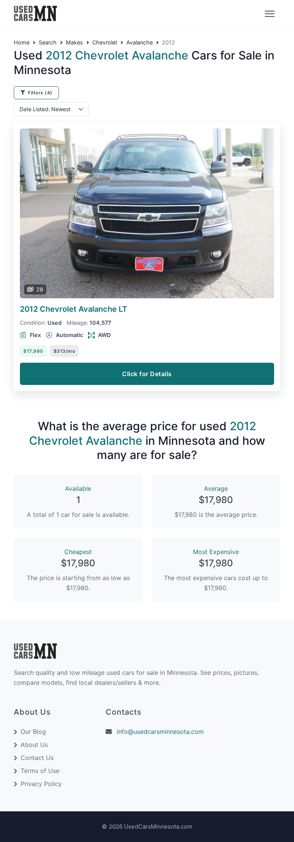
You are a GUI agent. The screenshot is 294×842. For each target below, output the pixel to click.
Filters (39, 92)
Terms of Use (40, 771)
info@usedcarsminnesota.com (160, 731)
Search (48, 42)
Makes (74, 42)
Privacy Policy (41, 784)
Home (21, 42)
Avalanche (139, 42)
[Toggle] (268, 14)
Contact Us (37, 757)
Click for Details (147, 374)
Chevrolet (104, 42)
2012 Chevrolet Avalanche (73, 309)
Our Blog (33, 731)
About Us (34, 744)
